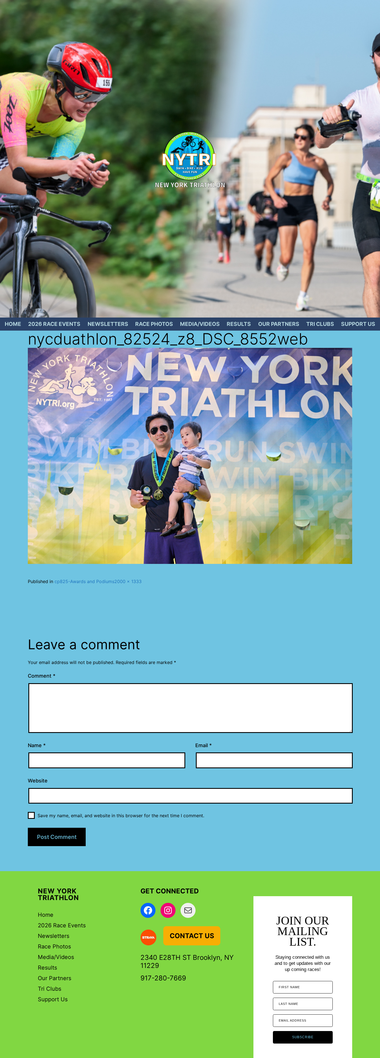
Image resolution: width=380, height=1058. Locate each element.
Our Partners (278, 324)
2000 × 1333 (128, 581)
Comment (41, 676)
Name (37, 745)
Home (13, 324)
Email (203, 745)
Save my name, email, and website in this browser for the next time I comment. (121, 815)
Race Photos (154, 324)
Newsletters (108, 324)
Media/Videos (200, 324)
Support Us (358, 324)
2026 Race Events (54, 324)
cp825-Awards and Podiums (84, 581)
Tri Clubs (320, 324)
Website (38, 781)
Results (239, 324)
